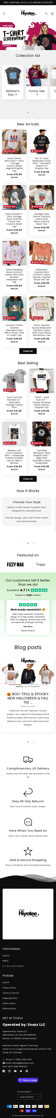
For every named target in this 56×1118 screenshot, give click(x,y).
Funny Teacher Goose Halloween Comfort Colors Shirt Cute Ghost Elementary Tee (41, 330)
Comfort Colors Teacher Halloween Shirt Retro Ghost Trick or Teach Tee (14, 330)
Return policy (9, 1003)
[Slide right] (34, 113)
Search (6, 955)
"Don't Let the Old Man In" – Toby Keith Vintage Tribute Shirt (14, 402)
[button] (4, 14)
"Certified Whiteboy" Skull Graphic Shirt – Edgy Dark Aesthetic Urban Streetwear (42, 456)
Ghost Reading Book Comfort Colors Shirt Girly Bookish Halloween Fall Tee (14, 275)
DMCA (5, 961)
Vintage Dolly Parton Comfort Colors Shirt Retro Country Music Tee (42, 219)
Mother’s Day (12, 92)
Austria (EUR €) (27, 1097)
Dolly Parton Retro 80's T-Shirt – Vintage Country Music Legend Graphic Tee (14, 164)
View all (28, 351)
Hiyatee (22, 1115)
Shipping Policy (10, 998)
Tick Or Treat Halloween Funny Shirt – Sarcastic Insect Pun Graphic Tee (41, 163)
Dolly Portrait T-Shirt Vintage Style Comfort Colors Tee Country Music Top (14, 220)
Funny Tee (37, 91)
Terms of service (11, 993)
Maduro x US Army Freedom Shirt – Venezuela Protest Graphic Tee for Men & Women (14, 456)
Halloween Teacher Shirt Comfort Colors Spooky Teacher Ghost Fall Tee (42, 274)
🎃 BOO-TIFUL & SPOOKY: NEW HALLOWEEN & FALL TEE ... (28, 698)
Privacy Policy (9, 987)
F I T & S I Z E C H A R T (13, 966)
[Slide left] (22, 113)
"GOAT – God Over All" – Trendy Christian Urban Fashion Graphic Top (42, 402)
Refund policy (9, 1008)
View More (28, 626)
